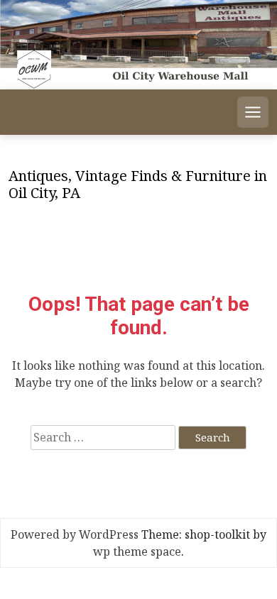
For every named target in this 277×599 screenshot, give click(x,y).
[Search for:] (103, 437)
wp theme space (137, 551)
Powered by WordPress (74, 534)
